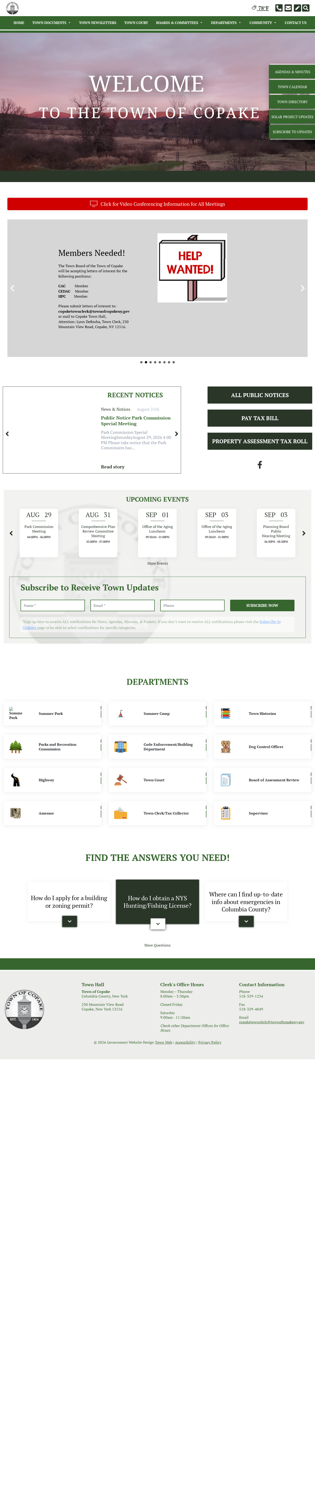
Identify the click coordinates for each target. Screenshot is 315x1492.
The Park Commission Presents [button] (164, 410)
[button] (12, 312)
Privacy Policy (209, 1090)
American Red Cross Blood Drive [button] (169, 410)
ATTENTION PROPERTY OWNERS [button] (173, 410)
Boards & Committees (177, 22)
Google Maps (196, 374)
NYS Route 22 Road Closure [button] (146, 410)
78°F (263, 8)
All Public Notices (260, 443)
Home (19, 22)
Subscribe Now (262, 653)
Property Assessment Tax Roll (259, 489)
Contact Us (295, 22)
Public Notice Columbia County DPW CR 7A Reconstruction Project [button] (150, 410)
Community (261, 22)
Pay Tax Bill (259, 466)
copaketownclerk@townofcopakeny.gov (271, 1070)
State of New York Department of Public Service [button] (141, 410)
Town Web (163, 1090)
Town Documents (49, 22)
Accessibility (185, 1090)
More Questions (157, 993)
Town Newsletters (97, 22)
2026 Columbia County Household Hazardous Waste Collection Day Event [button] (160, 410)
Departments (224, 22)
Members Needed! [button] (155, 410)
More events (157, 611)
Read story (113, 515)
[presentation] (7, 482)
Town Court (136, 22)
